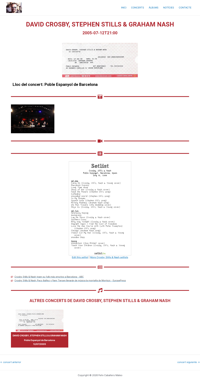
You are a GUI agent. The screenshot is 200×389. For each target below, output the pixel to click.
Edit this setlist (80, 257)
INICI (123, 7)
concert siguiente (188, 362)
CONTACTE (185, 7)
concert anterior (10, 362)
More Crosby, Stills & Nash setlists (109, 257)
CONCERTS (137, 7)
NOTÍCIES (168, 7)
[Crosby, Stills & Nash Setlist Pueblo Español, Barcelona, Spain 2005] (100, 208)
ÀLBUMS (153, 7)
